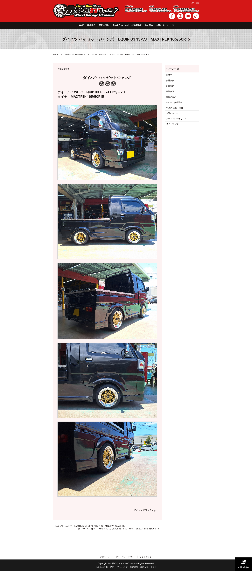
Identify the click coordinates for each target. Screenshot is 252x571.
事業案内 (91, 25)
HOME (81, 25)
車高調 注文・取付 (174, 107)
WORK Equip (149, 510)
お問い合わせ (162, 25)
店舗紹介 (116, 25)
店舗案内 (170, 86)
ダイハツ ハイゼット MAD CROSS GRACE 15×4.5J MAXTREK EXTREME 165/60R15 (119, 528)
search (175, 27)
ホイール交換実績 (133, 25)
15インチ (138, 510)
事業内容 (170, 91)
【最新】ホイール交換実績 (74, 54)
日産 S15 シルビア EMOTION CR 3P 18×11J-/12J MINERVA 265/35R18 (90, 526)
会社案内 (149, 25)
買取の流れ (104, 25)
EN (197, 3)
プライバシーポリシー (176, 118)
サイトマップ (172, 124)
